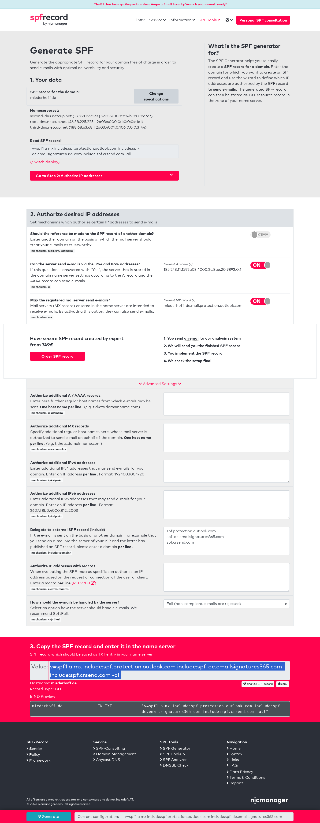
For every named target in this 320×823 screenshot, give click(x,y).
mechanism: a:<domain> (47, 413)
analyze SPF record (259, 684)
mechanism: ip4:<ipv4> (46, 480)
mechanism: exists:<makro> (50, 589)
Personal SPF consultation (263, 20)
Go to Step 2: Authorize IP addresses (69, 175)
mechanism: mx (41, 317)
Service (155, 20)
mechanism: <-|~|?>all (45, 619)
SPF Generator (176, 748)
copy (283, 684)
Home (139, 20)
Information (180, 20)
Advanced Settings (160, 384)
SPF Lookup (173, 754)
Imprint (236, 783)
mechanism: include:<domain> (51, 552)
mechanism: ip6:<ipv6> (46, 516)
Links (234, 759)
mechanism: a (40, 287)
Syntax (235, 754)
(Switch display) (45, 162)
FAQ (233, 765)
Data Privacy (241, 772)
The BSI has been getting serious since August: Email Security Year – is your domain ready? (160, 4)
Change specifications (156, 96)
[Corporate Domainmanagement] (269, 800)
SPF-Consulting (110, 748)
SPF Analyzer (174, 759)
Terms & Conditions (247, 777)
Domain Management (115, 754)
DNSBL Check (175, 765)
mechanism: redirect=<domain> (52, 250)
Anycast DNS (107, 759)
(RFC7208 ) (83, 583)
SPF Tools (208, 20)
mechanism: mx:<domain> (48, 449)
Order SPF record (57, 356)
